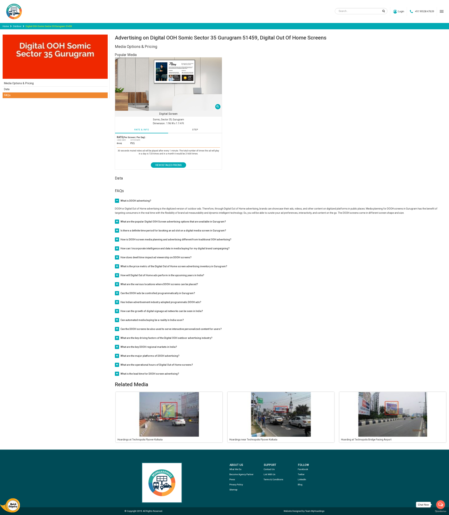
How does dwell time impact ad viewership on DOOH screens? (156, 257)
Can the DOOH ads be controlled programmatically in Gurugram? (157, 293)
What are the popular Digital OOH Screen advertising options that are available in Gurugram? (173, 221)
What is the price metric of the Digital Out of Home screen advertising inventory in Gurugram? (173, 266)
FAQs (7, 95)
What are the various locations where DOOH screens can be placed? (159, 284)
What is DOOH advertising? (135, 200)
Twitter (301, 474)
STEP (195, 129)
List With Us (269, 474)
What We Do (235, 469)
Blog (300, 484)
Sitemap (233, 489)
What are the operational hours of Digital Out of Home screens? (156, 364)
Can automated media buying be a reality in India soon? (152, 320)
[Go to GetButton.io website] (440, 511)
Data (6, 89)
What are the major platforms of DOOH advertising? (149, 355)
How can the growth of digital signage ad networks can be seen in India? (161, 311)
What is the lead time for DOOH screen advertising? (149, 373)
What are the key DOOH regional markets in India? (148, 346)
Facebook (303, 469)
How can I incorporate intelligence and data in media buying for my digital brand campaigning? (175, 248)
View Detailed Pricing (168, 165)
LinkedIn (302, 479)
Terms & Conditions (273, 479)
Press (232, 479)
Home (6, 26)
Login (401, 11)
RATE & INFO (141, 129)
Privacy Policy (236, 484)
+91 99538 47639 (424, 11)
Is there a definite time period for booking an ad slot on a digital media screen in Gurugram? (173, 230)
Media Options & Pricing (19, 83)
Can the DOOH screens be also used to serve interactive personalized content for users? (171, 329)
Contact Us (269, 469)
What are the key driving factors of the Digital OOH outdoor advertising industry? (166, 338)
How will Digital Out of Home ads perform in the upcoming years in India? (162, 275)
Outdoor (17, 26)
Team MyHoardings (314, 511)
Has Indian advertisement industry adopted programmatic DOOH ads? (160, 302)
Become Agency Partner (241, 474)
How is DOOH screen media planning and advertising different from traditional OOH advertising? (175, 239)
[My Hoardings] (14, 20)
